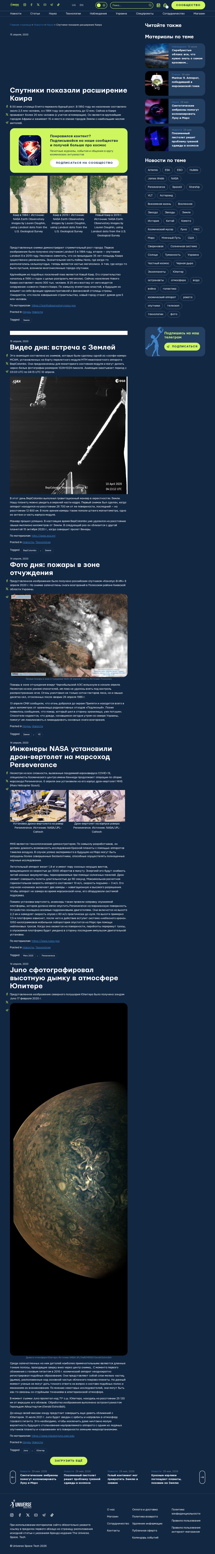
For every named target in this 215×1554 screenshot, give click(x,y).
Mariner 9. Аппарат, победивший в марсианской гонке (185, 82)
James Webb (156, 178)
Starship (194, 187)
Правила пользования (186, 1520)
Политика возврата (145, 1516)
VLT (150, 195)
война (152, 288)
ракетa (187, 297)
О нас (111, 1509)
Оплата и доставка (145, 1509)
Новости (15, 13)
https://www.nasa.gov (46, 941)
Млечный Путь (171, 238)
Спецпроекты (145, 13)
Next (202, 1477)
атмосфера (178, 280)
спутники (154, 305)
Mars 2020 (28, 956)
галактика (169, 288)
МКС (196, 229)
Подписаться (185, 346)
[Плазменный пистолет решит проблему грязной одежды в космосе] (156, 138)
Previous (13, 1477)
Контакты (113, 1530)
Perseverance (48, 956)
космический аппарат (162, 297)
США (191, 238)
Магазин (199, 13)
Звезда (153, 212)
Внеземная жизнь (159, 204)
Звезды (170, 212)
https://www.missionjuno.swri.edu (53, 1436)
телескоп (173, 305)
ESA (167, 170)
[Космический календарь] (158, 5)
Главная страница (20, 24)
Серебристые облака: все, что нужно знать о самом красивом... (187, 56)
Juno (25, 1451)
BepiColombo (29, 551)
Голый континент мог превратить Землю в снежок (123, 1479)
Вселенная (185, 204)
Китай (170, 221)
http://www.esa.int (43, 535)
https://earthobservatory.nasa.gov (54, 305)
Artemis (153, 170)
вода (196, 280)
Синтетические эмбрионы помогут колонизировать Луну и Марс (185, 111)
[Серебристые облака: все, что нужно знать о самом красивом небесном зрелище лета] (156, 55)
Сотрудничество (174, 13)
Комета (186, 221)
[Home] (14, 5)
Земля (26, 320)
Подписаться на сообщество (84, 163)
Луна (183, 229)
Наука (53, 13)
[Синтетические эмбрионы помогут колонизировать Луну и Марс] (156, 111)
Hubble (194, 170)
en (81, 5)
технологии (155, 314)
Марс (151, 238)
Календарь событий (145, 1537)
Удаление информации (147, 1523)
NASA (174, 178)
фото (173, 314)
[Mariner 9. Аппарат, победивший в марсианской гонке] (156, 83)
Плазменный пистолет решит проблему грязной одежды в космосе (185, 139)
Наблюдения (98, 13)
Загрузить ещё (69, 1460)
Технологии (73, 13)
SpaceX (177, 187)
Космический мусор (160, 229)
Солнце (153, 254)
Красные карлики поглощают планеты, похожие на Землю (166, 1479)
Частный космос (158, 263)
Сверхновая (155, 246)
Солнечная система (184, 246)
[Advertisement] (69, 64)
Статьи (35, 13)
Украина (121, 13)
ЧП (39, 735)
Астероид (166, 195)
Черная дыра (184, 263)
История (153, 221)
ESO (180, 170)
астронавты (156, 280)
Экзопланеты (157, 271)
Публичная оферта (144, 1530)
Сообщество (188, 5)
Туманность (172, 254)
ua (74, 5)
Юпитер (41, 1451)
